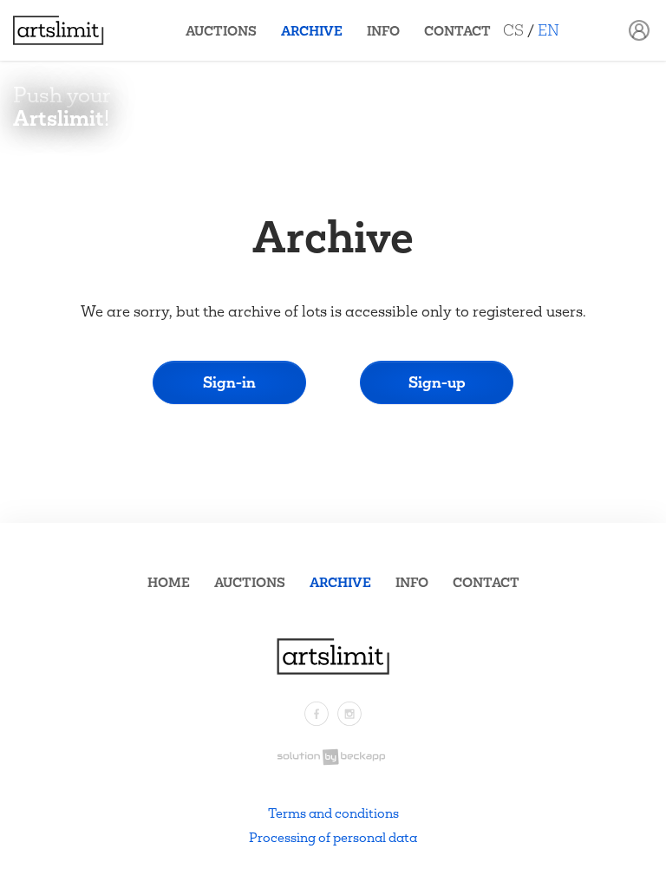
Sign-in (229, 382)
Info (383, 31)
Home (168, 582)
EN (548, 30)
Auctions (221, 31)
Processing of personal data (333, 837)
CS (513, 30)
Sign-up (437, 382)
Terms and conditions (333, 813)
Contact (457, 31)
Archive (312, 31)
